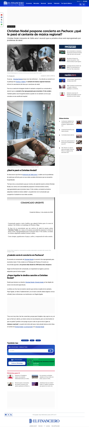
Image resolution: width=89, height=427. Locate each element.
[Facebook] (81, 1)
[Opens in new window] (62, 80)
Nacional (43, 3)
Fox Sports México (66, 3)
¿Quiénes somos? (33, 426)
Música (32, 340)
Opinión (50, 3)
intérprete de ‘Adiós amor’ (30, 174)
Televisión (56, 3)
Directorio (40, 426)
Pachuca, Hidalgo (21, 81)
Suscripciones (47, 426)
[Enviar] (50, 350)
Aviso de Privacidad (55, 426)
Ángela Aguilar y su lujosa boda (24, 327)
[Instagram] (84, 1)
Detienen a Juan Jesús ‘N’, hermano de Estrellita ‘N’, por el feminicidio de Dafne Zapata (74, 95)
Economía (29, 3)
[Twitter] (82, 1)
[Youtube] (85, 1)
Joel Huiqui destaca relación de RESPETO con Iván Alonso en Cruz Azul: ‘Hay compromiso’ (74, 67)
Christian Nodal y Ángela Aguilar (34, 282)
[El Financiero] (13, 3)
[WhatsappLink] (31, 362)
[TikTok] (86, 1)
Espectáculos (11, 26)
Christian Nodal (17, 79)
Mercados (36, 3)
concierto (38, 340)
